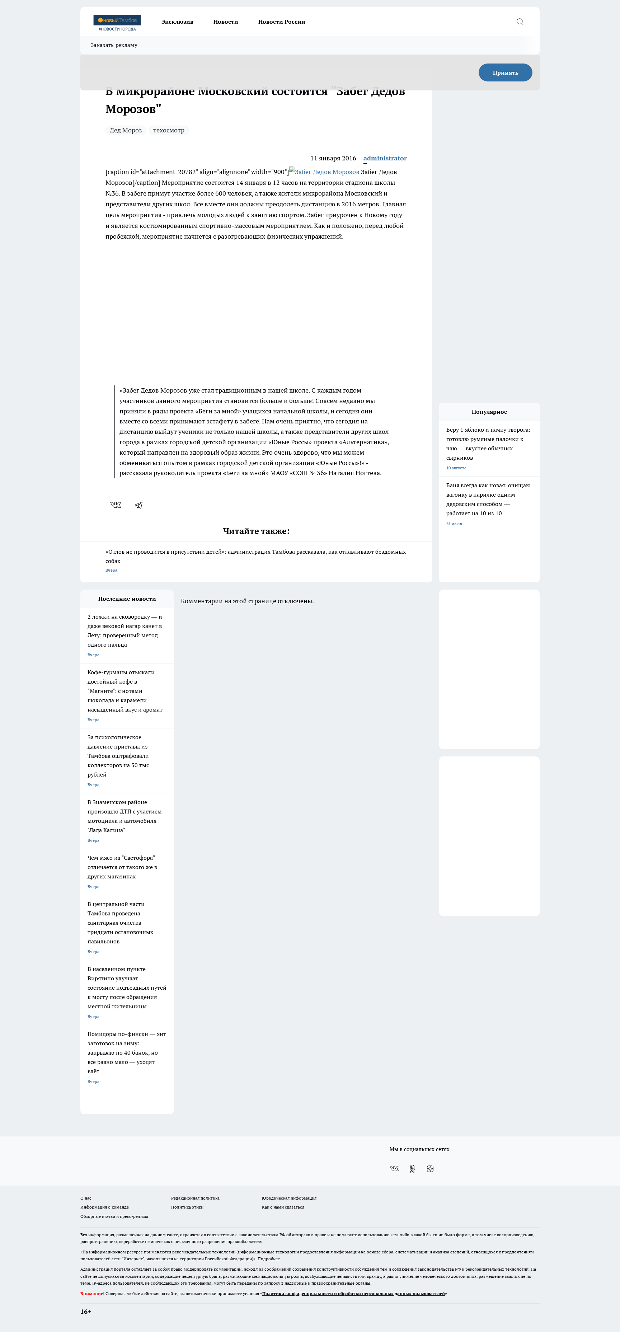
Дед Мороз (126, 130)
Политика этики (187, 1207)
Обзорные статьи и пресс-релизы (114, 1216)
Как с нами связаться (283, 1207)
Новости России (281, 21)
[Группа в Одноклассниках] (412, 1169)
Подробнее (269, 1258)
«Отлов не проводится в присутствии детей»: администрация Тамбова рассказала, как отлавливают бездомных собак (255, 560)
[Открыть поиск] (520, 21)
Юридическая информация (289, 1198)
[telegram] (141, 505)
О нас (85, 1198)
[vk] (116, 505)
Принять (505, 72)
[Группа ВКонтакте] (394, 1169)
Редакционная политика (195, 1198)
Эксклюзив (177, 21)
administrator (385, 158)
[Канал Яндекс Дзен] (430, 1169)
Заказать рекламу (114, 45)
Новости (225, 21)
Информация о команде (104, 1207)
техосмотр (168, 130)
